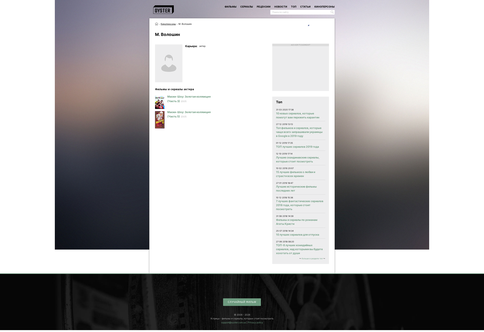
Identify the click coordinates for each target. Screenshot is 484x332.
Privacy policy (255, 322)
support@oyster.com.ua (233, 322)
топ (293, 6)
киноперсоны (324, 6)
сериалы (246, 6)
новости (280, 6)
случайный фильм (242, 302)
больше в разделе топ (312, 258)
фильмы (231, 6)
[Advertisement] (300, 67)
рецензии (264, 6)
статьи (305, 6)
